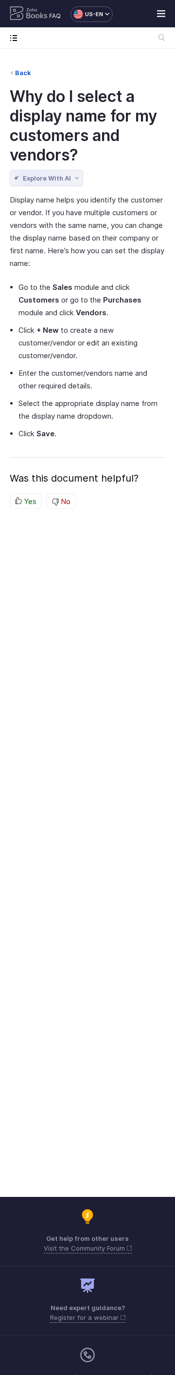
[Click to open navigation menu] (16, 37)
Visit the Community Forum (85, 1248)
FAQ (55, 16)
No (64, 501)
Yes (29, 501)
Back (23, 73)
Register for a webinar (85, 1317)
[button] (87, 14)
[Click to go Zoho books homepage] (29, 14)
